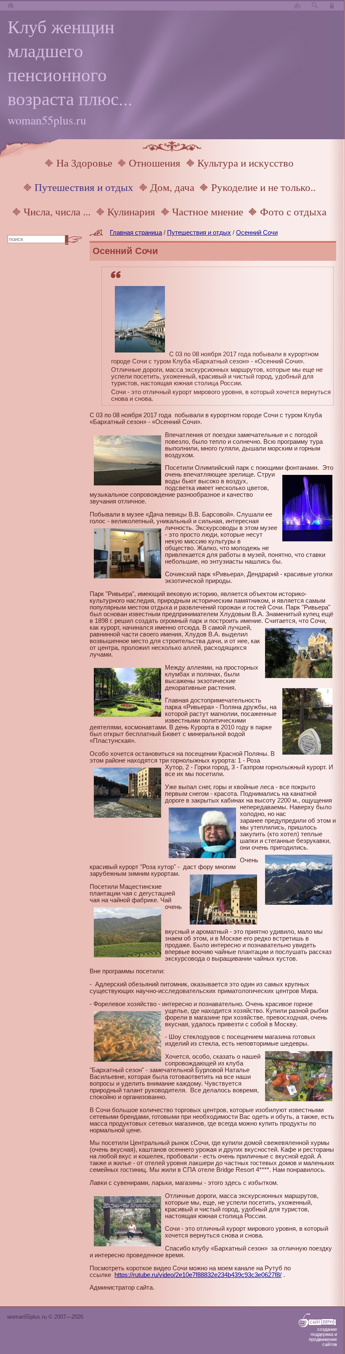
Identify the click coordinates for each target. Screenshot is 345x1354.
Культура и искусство (245, 163)
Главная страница (136, 232)
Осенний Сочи (257, 232)
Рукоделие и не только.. (263, 187)
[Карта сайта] (297, 6)
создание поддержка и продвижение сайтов (323, 1337)
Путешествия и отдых (83, 187)
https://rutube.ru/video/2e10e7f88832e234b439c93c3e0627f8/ (197, 1275)
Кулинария (131, 211)
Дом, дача (172, 187)
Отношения (154, 163)
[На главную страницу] (11, 6)
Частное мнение (207, 211)
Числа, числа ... (57, 211)
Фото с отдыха (293, 211)
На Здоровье (84, 163)
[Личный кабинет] (333, 6)
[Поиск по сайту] (315, 6)
